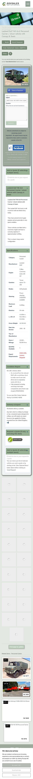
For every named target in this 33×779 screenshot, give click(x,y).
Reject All (16, 775)
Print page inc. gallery (16, 647)
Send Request (17, 42)
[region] (16, 763)
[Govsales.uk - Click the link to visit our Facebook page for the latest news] (16, 147)
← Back (6, 42)
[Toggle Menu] (27, 4)
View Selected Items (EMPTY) (14, 48)
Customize (16, 770)
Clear (5, 53)
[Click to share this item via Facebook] (16, 90)
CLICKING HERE (16, 397)
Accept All (16, 765)
